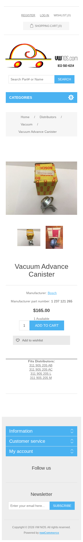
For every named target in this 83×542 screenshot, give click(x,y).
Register (28, 15)
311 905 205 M (41, 378)
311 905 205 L (40, 373)
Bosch (52, 293)
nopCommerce (49, 532)
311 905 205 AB (40, 365)
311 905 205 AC (41, 369)
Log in (44, 15)
